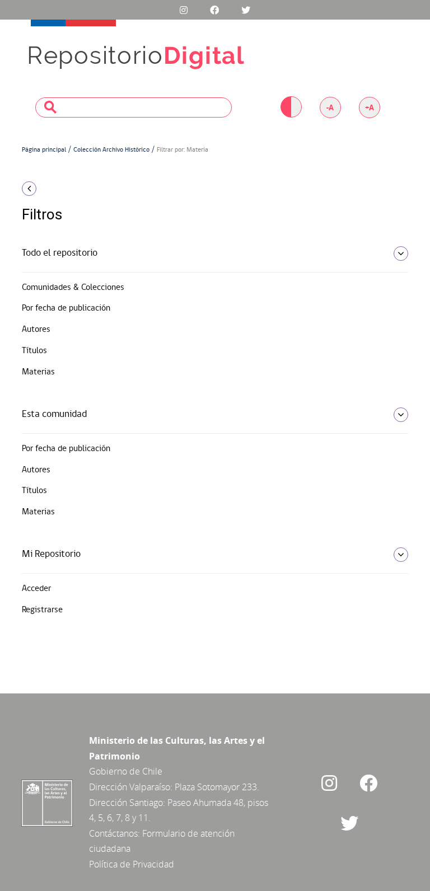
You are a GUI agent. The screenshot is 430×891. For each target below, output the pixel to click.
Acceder (36, 588)
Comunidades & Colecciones (73, 287)
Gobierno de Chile (125, 771)
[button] (80, 188)
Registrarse (42, 610)
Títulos (34, 350)
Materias (38, 372)
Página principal (44, 150)
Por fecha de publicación (66, 308)
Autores (36, 329)
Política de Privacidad (131, 864)
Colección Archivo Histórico (111, 150)
